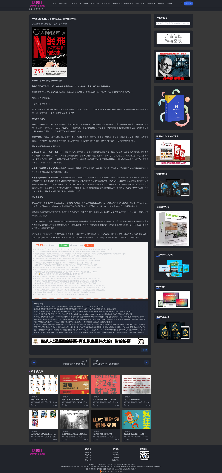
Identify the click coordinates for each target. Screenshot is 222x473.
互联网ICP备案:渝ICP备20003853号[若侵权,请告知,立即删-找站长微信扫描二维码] (111, 469)
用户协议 (115, 457)
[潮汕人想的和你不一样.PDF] (74, 384)
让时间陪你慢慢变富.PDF (102, 434)
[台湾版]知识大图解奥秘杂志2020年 (44, 435)
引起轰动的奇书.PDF (132, 399)
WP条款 (115, 452)
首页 (30, 9)
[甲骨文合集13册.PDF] (43, 384)
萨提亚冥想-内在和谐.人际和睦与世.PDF (74, 435)
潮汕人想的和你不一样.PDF (72, 399)
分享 (145, 350)
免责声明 (115, 455)
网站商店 (88, 452)
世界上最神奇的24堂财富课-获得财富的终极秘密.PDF (105, 400)
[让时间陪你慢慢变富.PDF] (105, 419)
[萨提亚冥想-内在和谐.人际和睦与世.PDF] (74, 419)
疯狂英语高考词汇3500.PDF (134, 434)
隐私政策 (115, 460)
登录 (189, 3)
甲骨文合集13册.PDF (39, 399)
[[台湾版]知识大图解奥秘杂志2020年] (43, 419)
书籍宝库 (37, 9)
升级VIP (89, 245)
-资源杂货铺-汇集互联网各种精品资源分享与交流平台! (118, 464)
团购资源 (88, 460)
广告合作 (88, 455)
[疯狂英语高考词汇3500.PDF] (136, 419)
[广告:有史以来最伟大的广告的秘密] (90, 342)
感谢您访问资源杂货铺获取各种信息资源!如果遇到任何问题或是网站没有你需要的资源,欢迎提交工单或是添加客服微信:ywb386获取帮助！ (160, 23)
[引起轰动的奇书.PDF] (136, 384)
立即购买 (64, 245)
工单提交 (88, 457)
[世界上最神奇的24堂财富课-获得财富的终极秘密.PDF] (105, 384)
